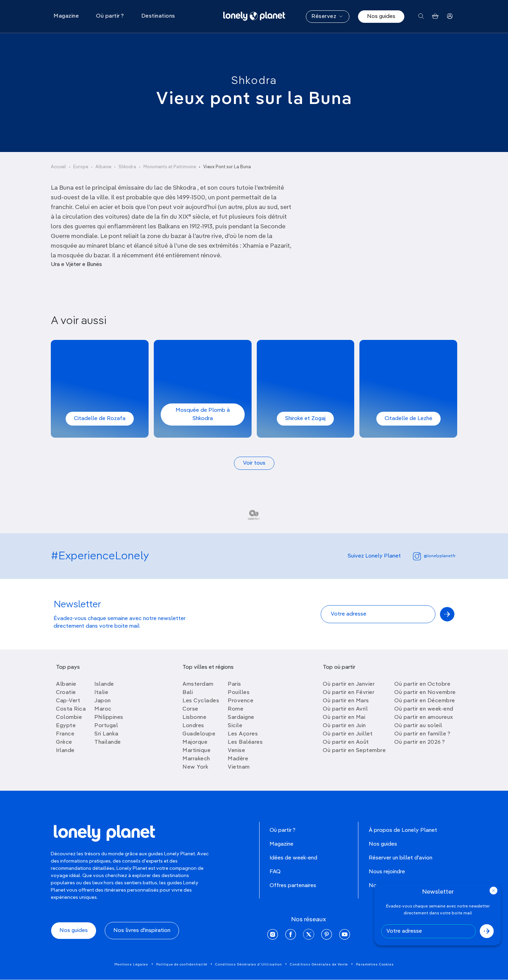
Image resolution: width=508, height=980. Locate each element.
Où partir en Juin (344, 726)
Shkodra (254, 80)
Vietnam (239, 767)
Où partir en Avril (345, 709)
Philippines (108, 717)
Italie (101, 692)
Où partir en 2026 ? (419, 742)
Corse (190, 709)
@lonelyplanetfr (439, 556)
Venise (236, 750)
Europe (80, 167)
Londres (193, 726)
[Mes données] (449, 16)
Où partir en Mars (346, 701)
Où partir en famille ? (422, 734)
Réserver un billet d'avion (400, 858)
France (65, 734)
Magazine (281, 844)
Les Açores (243, 734)
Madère (238, 759)
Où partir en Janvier (349, 684)
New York (195, 767)
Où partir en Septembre (354, 750)
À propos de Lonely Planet (403, 830)
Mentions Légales (131, 964)
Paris (234, 684)
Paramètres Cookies (375, 964)
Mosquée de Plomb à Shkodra (203, 414)
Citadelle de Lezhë (408, 418)
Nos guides (381, 16)
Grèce (64, 742)
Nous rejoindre (387, 872)
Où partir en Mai (344, 717)
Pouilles (239, 692)
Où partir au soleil (418, 726)
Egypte (66, 726)
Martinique (196, 750)
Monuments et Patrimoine (169, 167)
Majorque (194, 742)
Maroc (103, 709)
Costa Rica (71, 709)
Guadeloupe (198, 734)
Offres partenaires (293, 885)
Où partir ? (282, 830)
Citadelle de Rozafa (99, 418)
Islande (104, 684)
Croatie (66, 692)
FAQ (275, 872)
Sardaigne (241, 717)
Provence (240, 701)
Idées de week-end (293, 858)
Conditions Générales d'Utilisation (248, 964)
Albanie (103, 167)
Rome (235, 709)
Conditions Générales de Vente (319, 964)
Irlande (65, 750)
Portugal (106, 726)
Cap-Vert (68, 701)
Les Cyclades (200, 701)
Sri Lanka (106, 734)
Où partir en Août (346, 742)
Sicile (235, 726)
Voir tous (254, 463)
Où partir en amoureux (423, 717)
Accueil (58, 167)
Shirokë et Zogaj (305, 418)
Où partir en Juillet (348, 734)
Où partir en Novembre (425, 692)
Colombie (69, 717)
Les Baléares (245, 742)
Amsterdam (198, 684)
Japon (102, 701)
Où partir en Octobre (422, 684)
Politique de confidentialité (181, 964)
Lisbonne (194, 717)
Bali (187, 692)
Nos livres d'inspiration (141, 930)
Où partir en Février (348, 692)
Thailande (107, 742)
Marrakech (196, 759)
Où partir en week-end (423, 709)
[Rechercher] (421, 16)
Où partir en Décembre (424, 701)
